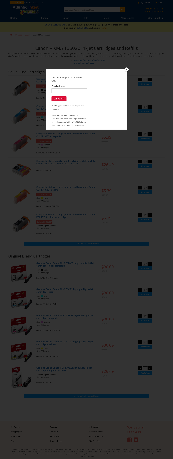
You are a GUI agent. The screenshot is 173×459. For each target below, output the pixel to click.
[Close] (127, 69)
